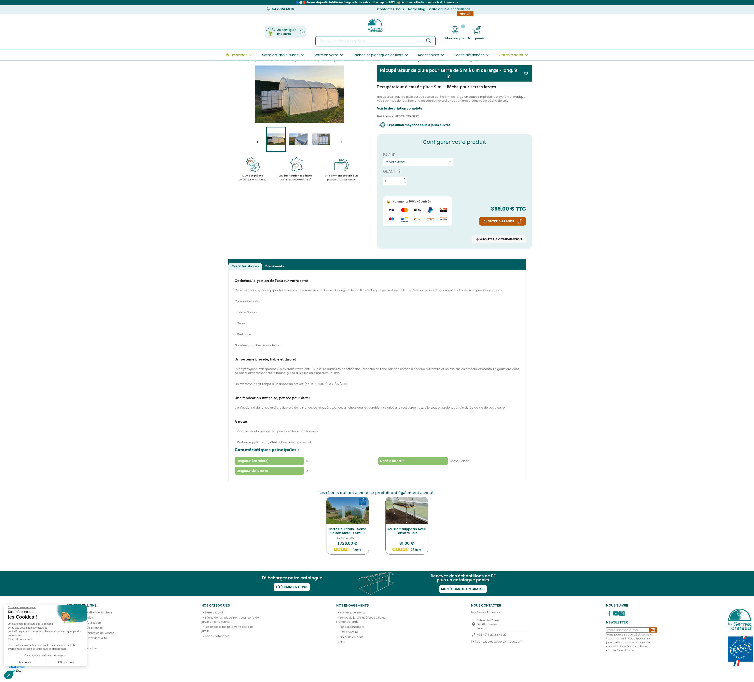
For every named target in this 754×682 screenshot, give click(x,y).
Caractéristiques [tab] (245, 266)
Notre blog (416, 9)
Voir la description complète (399, 109)
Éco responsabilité (352, 627)
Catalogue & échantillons (449, 9)
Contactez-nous (390, 9)
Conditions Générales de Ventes (92, 633)
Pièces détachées (217, 636)
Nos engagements (352, 612)
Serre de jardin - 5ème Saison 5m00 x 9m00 (347, 531)
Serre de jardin (215, 612)
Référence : (386, 116)
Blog (342, 642)
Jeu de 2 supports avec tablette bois (406, 531)
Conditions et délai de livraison (91, 612)
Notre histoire (349, 632)
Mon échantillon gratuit (463, 589)
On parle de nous (351, 637)
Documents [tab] (274, 266)
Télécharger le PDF (292, 587)
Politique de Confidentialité (88, 638)
